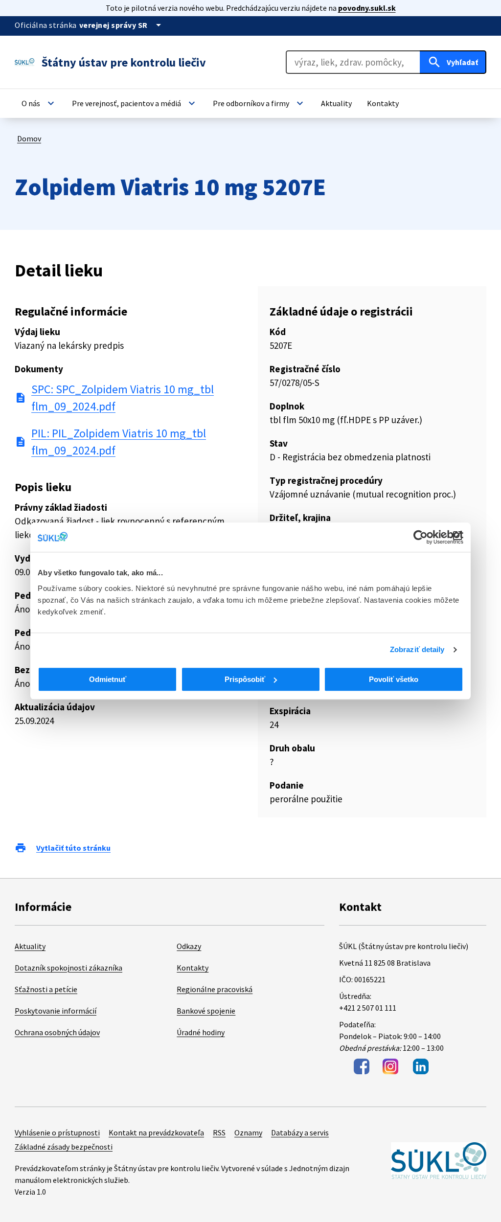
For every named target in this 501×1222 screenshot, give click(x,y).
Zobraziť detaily (417, 649)
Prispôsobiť (245, 679)
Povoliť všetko (393, 679)
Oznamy (248, 1132)
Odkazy (189, 946)
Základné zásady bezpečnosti (64, 1147)
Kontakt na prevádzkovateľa (156, 1132)
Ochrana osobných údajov (57, 1032)
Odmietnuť (107, 679)
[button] (39, 103)
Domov (29, 138)
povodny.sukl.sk (367, 8)
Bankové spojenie (206, 1011)
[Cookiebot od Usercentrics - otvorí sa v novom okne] (420, 537)
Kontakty (192, 968)
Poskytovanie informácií (55, 1011)
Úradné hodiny (201, 1032)
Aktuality (30, 946)
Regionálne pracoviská (214, 989)
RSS (219, 1132)
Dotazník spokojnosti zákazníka (68, 968)
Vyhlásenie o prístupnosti (57, 1132)
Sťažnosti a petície (46, 989)
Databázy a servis (300, 1132)
